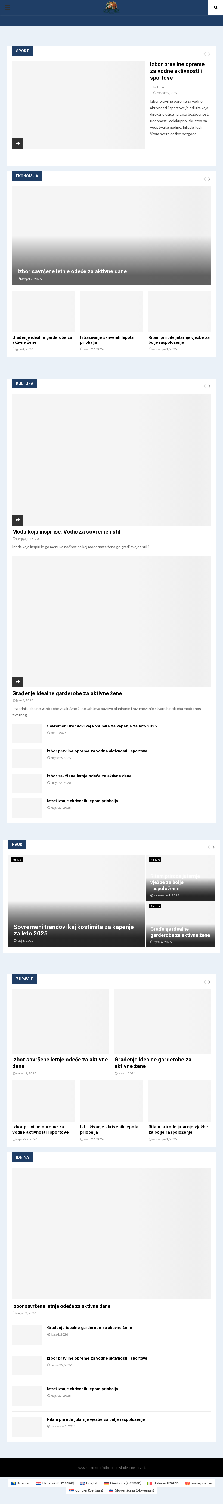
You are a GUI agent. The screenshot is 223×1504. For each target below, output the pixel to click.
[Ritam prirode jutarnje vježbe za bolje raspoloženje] (179, 311)
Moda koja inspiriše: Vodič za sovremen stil (66, 531)
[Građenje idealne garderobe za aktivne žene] (43, 311)
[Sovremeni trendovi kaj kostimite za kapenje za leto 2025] (27, 733)
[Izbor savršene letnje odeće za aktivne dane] (111, 235)
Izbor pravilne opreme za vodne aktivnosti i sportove (177, 71)
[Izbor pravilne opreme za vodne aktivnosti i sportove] (78, 105)
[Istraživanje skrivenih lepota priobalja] (111, 311)
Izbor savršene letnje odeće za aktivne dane (72, 271)
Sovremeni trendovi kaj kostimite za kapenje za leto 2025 (102, 726)
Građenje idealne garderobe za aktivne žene (67, 693)
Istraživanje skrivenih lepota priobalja (82, 800)
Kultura (17, 859)
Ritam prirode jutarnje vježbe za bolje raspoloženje (179, 340)
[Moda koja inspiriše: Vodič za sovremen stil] (111, 460)
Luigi (160, 87)
